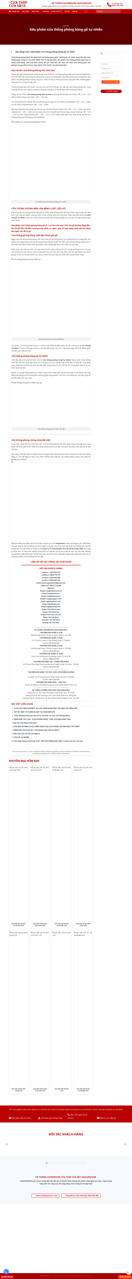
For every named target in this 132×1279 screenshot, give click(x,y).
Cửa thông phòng (18, 57)
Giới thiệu (25, 11)
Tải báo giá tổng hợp (51, 1118)
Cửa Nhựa (75, 751)
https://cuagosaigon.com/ (51, 599)
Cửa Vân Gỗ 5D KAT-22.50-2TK (18, 1090)
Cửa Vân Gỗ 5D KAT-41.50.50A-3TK (61, 925)
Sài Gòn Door (53, 617)
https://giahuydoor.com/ (51, 601)
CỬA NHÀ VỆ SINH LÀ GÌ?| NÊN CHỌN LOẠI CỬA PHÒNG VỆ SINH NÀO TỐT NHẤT (47, 726)
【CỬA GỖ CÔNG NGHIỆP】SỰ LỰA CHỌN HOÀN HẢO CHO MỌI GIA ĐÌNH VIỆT (46, 708)
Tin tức (67, 11)
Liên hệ (74, 11)
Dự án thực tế (56, 11)
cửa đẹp (42, 751)
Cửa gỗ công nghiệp (51, 751)
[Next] (125, 1144)
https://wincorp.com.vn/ (51, 614)
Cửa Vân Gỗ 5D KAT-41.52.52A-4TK (18, 925)
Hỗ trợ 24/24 (125, 1277)
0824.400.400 (7, 1277)
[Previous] (7, 1144)
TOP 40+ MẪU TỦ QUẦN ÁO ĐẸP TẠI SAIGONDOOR (34, 712)
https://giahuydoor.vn (51, 604)
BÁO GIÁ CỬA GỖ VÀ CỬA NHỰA (27, 734)
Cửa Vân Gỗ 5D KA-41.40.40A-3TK (83, 1090)
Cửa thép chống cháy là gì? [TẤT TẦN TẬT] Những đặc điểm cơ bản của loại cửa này (48, 741)
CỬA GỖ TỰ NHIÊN (21, 737)
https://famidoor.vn (51, 612)
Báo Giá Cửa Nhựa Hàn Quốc (25, 723)
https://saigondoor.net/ (51, 596)
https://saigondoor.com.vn (51, 591)
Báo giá (46, 11)
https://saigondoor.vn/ (51, 593)
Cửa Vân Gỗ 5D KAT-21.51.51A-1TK (40, 1090)
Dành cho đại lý (107, 1118)
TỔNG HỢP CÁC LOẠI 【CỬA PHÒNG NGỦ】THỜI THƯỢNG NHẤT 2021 (42, 719)
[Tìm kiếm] (120, 11)
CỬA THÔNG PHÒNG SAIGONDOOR (59, 753)
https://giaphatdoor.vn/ (51, 606)
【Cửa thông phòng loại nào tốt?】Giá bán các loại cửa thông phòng (42, 715)
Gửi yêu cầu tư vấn (21, 1118)
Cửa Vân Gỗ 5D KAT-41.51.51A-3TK (40, 925)
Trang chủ (15, 11)
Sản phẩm (35, 11)
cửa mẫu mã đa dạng (65, 751)
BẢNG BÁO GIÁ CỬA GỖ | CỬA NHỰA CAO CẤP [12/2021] (36, 730)
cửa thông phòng (84, 751)
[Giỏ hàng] (86, 11)
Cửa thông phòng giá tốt (39, 753)
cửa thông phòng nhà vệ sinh (39, 94)
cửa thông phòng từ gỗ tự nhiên (57, 360)
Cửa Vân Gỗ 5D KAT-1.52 (61, 1090)
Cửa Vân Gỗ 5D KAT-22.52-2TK (83, 925)
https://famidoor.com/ (51, 609)
